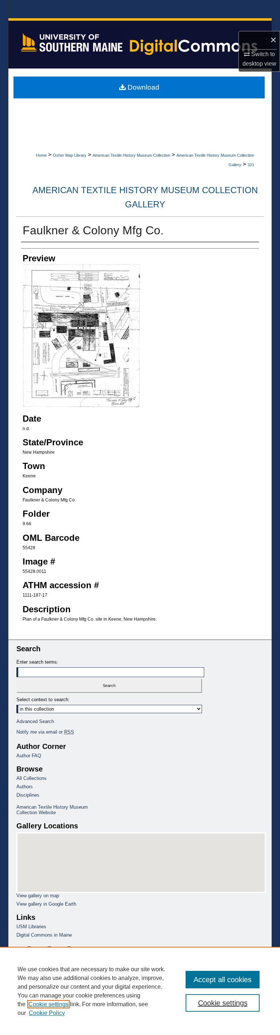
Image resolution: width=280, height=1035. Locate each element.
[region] (140, 991)
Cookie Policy (47, 1013)
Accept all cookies (223, 980)
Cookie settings (48, 1004)
